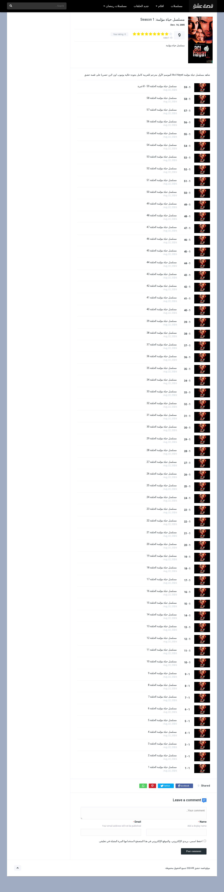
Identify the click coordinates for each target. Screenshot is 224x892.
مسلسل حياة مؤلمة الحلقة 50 (162, 191)
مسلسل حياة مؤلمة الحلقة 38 (162, 332)
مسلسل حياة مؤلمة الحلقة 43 (162, 274)
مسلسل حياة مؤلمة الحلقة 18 (162, 567)
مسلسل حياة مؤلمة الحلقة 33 (162, 391)
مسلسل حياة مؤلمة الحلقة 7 (162, 696)
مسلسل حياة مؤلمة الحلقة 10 (162, 661)
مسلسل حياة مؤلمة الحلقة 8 (162, 684)
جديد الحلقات (141, 6)
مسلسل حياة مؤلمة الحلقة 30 (162, 426)
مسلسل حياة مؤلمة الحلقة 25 (162, 485)
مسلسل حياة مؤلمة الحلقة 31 (162, 414)
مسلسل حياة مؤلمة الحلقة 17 (162, 579)
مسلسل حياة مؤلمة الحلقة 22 (162, 520)
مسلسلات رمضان (116, 6)
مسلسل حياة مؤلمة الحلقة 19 (162, 555)
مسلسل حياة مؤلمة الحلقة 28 (162, 450)
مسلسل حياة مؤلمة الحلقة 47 (162, 227)
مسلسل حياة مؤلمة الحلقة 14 (162, 614)
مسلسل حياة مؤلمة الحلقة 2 (162, 755)
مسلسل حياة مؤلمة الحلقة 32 (162, 403)
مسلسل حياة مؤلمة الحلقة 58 (162, 98)
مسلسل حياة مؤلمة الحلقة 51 (162, 180)
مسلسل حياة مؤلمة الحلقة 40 (162, 309)
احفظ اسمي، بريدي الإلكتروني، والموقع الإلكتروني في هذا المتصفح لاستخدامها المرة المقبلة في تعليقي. (150, 841)
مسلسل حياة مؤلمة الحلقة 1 (162, 767)
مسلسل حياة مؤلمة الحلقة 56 (162, 121)
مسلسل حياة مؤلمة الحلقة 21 (162, 532)
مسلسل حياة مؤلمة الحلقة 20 (162, 544)
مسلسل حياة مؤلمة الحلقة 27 (162, 461)
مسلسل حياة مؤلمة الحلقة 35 (162, 368)
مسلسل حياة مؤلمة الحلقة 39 (162, 321)
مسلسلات (177, 6)
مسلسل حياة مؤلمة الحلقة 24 (162, 497)
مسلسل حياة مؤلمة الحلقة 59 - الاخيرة (157, 86)
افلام (161, 6)
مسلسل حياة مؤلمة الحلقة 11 (162, 649)
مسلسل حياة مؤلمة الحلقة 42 (162, 285)
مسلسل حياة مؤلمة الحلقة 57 (162, 109)
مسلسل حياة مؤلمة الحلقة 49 (162, 203)
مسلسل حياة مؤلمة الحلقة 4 (162, 731)
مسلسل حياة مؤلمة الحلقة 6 (162, 708)
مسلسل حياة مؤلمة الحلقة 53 (162, 156)
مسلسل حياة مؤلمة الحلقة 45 (162, 250)
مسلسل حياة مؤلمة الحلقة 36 (162, 356)
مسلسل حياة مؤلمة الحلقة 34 (162, 379)
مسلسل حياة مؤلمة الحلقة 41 (162, 297)
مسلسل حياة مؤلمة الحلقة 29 (162, 438)
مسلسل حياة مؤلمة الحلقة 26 (162, 473)
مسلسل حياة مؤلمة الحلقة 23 (162, 508)
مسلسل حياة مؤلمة (175, 45)
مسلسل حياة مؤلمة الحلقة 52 (162, 168)
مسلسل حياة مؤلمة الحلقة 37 (162, 344)
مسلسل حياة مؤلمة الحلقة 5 (162, 720)
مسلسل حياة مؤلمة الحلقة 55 (162, 133)
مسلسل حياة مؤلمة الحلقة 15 (162, 602)
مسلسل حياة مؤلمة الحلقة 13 (162, 626)
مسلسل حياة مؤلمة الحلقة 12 (162, 638)
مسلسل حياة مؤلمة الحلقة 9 (162, 673)
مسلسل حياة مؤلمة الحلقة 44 (162, 262)
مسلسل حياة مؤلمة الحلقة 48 (162, 215)
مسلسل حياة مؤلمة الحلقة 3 (162, 743)
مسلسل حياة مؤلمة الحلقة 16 (162, 591)
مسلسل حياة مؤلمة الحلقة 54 (162, 144)
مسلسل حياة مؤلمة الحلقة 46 (162, 238)
